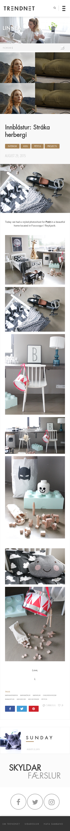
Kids (25, 146)
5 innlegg (50, 705)
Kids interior (33, 699)
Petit (48, 222)
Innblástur (9, 699)
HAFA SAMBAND (53, 824)
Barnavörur (25, 695)
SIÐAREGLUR (32, 824)
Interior (12, 146)
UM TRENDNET (11, 824)
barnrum (37, 695)
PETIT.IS (44, 699)
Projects (52, 146)
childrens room (49, 695)
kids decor (21, 699)
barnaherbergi (11, 695)
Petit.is (37, 146)
